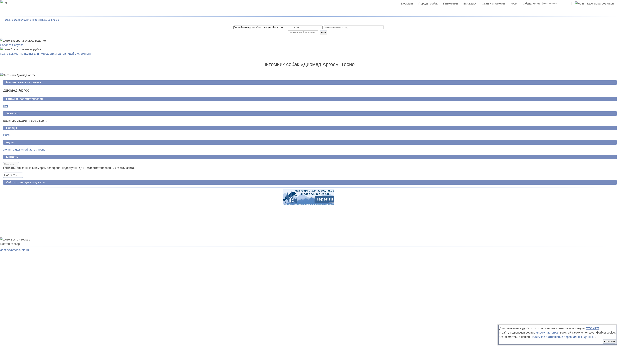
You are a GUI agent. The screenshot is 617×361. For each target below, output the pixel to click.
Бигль (7, 135)
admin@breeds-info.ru (14, 250)
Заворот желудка (11, 45)
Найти (323, 32)
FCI (5, 106)
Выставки (469, 3)
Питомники (450, 3)
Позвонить (9, 164)
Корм (513, 3)
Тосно (41, 149)
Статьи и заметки (493, 3)
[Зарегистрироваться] (593, 3)
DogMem (407, 3)
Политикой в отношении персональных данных (562, 337)
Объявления (531, 3)
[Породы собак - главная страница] (8, 8)
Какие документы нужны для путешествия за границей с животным (45, 53)
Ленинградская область (19, 149)
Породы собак (428, 3)
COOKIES (592, 328)
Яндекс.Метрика (547, 332)
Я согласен (609, 341)
